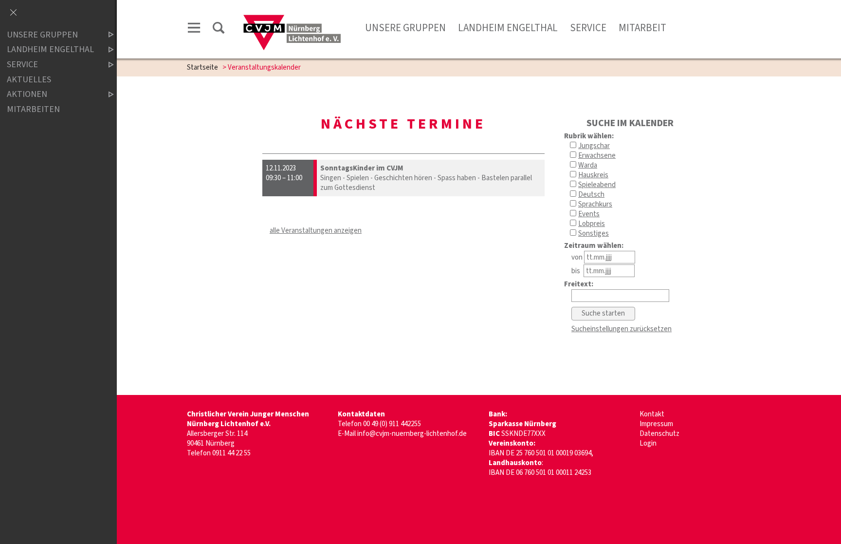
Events (589, 214)
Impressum (656, 424)
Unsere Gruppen (42, 34)
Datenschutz (659, 434)
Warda (587, 165)
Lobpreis (591, 224)
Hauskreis (593, 175)
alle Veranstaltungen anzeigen (316, 230)
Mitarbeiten (33, 109)
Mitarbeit (642, 27)
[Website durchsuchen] (218, 29)
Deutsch (591, 194)
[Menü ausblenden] (13, 13)
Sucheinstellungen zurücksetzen (621, 329)
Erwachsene (597, 155)
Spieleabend (597, 185)
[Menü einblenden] (194, 29)
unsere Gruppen (405, 27)
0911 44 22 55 (231, 453)
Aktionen (27, 94)
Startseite (202, 67)
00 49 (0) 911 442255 (392, 424)
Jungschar (594, 146)
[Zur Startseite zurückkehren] (291, 18)
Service (588, 27)
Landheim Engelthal (508, 27)
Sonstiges (593, 233)
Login (648, 443)
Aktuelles (29, 79)
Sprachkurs (595, 204)
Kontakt (652, 414)
